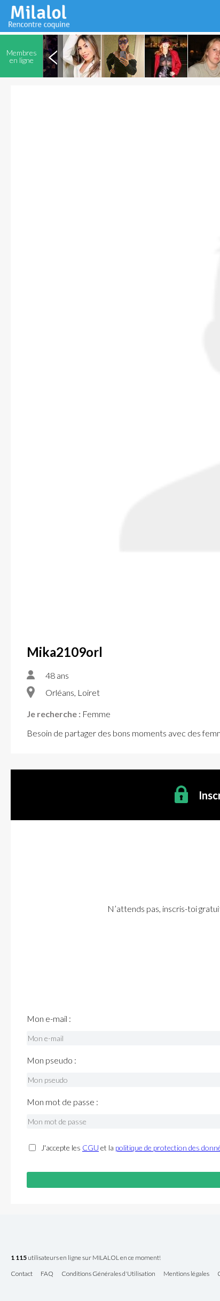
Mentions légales (186, 1274)
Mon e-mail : (49, 1018)
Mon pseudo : (51, 1060)
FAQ (47, 1274)
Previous (53, 56)
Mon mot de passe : (62, 1102)
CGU (90, 1147)
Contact (22, 1274)
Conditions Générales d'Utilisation (108, 1274)
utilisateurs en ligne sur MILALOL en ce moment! (86, 1258)
